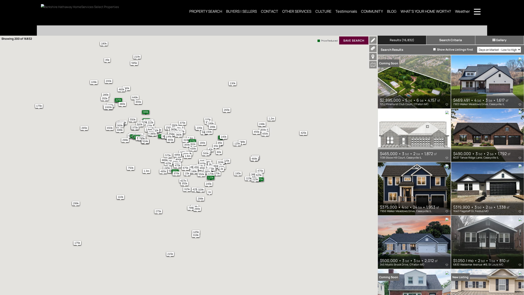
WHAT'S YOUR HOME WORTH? (426, 11)
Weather (462, 11)
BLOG (391, 11)
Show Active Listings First (454, 49)
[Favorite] (447, 104)
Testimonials (346, 11)
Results (402, 40)
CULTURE (323, 11)
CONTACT (269, 11)
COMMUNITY (372, 11)
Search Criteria (450, 40)
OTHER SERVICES (296, 11)
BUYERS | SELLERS (241, 11)
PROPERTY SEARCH (205, 11)
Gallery (500, 40)
